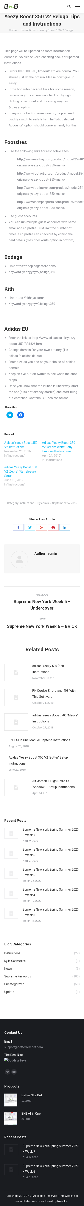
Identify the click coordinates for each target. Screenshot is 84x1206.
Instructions (28, 30)
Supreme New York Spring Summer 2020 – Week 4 (51, 892)
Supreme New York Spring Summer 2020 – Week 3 (51, 912)
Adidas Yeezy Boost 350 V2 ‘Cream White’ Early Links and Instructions (58, 447)
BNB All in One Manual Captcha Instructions (39, 740)
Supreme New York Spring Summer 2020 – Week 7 (51, 832)
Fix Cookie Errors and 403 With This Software (54, 694)
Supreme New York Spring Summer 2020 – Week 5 (51, 872)
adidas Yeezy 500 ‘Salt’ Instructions (48, 669)
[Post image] (16, 672)
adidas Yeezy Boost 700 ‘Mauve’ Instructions (55, 718)
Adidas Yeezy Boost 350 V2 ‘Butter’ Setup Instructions (38, 760)
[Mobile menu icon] (77, 6)
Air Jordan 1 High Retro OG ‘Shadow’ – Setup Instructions (53, 784)
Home (13, 30)
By (43, 503)
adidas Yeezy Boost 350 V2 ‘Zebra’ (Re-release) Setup (20, 472)
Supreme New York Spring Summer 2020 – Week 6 (51, 852)
